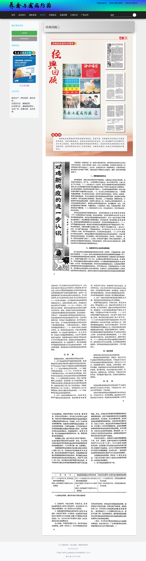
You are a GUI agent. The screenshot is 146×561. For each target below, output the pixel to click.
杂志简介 (22, 15)
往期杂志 (52, 15)
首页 (13, 15)
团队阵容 (32, 15)
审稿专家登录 (24, 38)
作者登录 (24, 33)
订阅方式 (74, 15)
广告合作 (85, 15)
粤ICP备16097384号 (73, 556)
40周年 (43, 15)
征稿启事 (63, 15)
